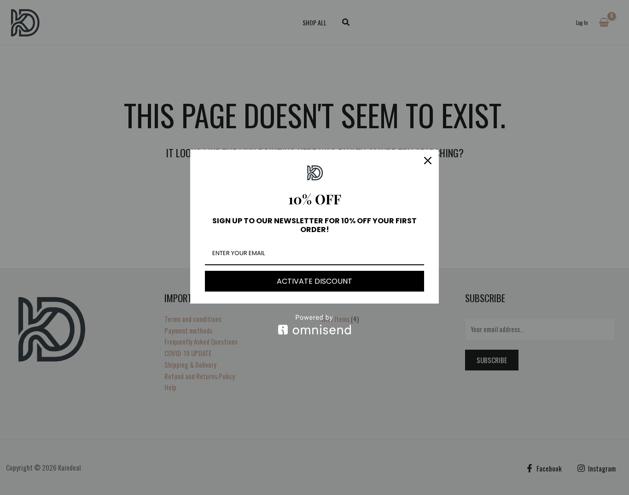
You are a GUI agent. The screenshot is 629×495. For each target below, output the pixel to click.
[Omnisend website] (314, 325)
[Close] (428, 160)
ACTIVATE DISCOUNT (314, 281)
